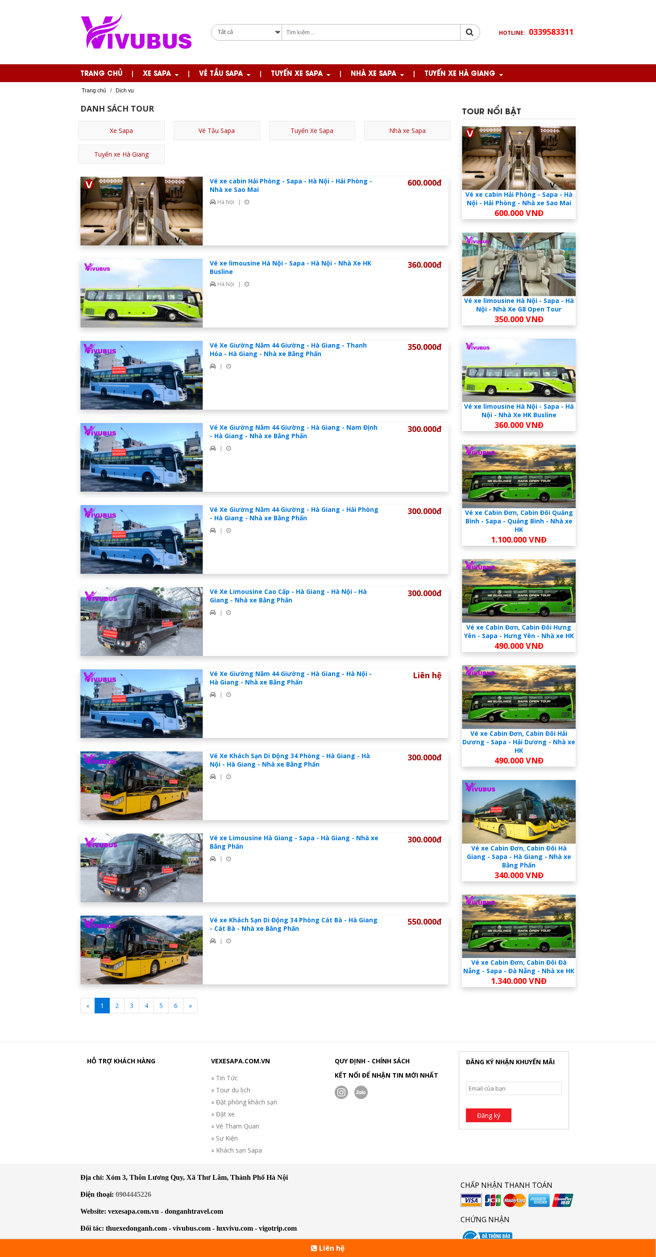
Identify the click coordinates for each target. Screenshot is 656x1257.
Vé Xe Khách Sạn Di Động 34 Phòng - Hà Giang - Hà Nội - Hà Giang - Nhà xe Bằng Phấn (290, 759)
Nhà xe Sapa (373, 73)
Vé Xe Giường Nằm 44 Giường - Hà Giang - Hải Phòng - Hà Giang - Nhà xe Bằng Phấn (294, 513)
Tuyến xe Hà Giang (459, 73)
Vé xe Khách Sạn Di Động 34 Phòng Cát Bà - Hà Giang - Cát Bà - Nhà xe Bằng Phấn (294, 924)
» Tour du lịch (230, 1090)
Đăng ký (488, 1115)
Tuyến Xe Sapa (297, 73)
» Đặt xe (223, 1114)
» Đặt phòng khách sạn (244, 1102)
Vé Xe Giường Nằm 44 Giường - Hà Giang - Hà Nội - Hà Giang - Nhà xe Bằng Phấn (291, 677)
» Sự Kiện (224, 1138)
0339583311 (551, 31)
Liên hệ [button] (331, 1248)
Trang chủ (101, 73)
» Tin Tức (224, 1078)
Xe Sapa (157, 73)
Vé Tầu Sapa (221, 73)
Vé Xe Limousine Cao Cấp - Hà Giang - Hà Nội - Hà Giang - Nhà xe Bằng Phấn (288, 595)
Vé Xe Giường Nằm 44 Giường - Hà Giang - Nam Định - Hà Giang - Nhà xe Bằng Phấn (294, 431)
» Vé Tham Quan (235, 1126)
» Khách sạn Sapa (236, 1150)
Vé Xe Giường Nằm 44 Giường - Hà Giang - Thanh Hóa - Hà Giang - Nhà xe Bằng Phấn (288, 349)
